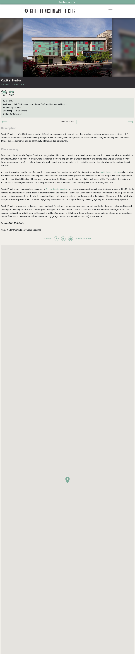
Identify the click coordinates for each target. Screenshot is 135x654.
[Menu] (110, 11)
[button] (67, 480)
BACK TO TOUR (67, 122)
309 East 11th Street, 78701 (13, 84)
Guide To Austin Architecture (51, 11)
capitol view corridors (110, 172)
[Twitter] (63, 238)
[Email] (70, 238)
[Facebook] (56, 238)
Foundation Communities (57, 189)
